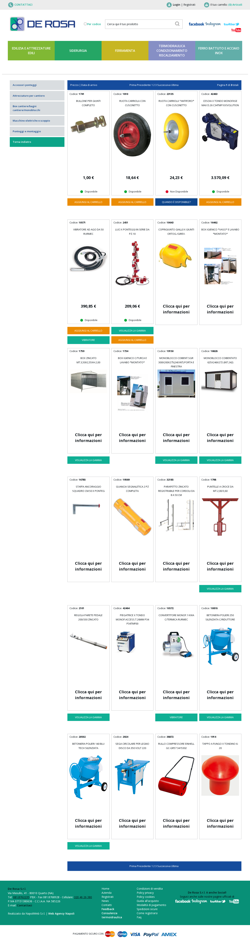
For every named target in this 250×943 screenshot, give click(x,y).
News (105, 901)
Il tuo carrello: (226, 4)
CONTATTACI (23, 4)
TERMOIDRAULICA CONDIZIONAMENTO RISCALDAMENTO (171, 50)
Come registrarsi (147, 913)
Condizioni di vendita (150, 888)
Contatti (107, 905)
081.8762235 (21, 897)
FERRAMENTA (125, 51)
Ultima (175, 85)
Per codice (94, 24)
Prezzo (74, 85)
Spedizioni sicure (147, 909)
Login (176, 4)
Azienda (107, 892)
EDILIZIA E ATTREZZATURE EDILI (31, 50)
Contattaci (24, 905)
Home (105, 888)
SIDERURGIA (78, 51)
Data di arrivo (89, 85)
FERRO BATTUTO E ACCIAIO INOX (218, 50)
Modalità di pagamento (151, 905)
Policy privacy (145, 892)
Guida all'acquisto (148, 901)
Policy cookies (146, 897)
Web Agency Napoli (61, 913)
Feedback (108, 909)
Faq (139, 917)
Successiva (164, 85)
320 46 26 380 (83, 897)
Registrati (189, 4)
